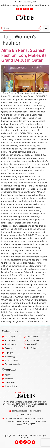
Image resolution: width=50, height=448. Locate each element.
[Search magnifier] (39, 28)
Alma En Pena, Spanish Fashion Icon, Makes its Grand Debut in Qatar (24, 55)
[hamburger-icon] (46, 28)
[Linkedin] (27, 9)
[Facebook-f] (17, 9)
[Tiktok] (24, 9)
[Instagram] (20, 9)
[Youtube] (31, 9)
